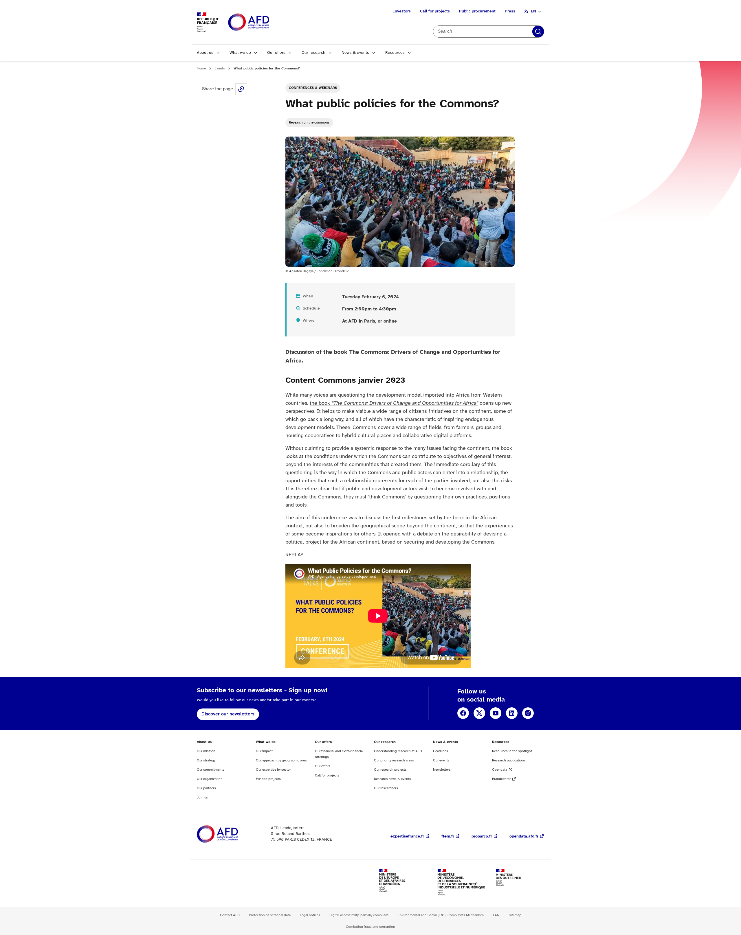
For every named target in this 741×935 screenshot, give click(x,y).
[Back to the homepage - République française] (261, 22)
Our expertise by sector (273, 770)
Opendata (499, 770)
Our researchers (386, 788)
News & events (355, 53)
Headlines (440, 751)
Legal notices (310, 915)
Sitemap (515, 915)
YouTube (495, 713)
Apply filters (538, 31)
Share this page (241, 89)
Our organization (210, 779)
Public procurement (477, 11)
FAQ (496, 915)
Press (510, 11)
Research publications (509, 760)
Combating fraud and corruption (370, 927)
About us (205, 53)
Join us (202, 797)
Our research (313, 53)
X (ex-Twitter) (479, 713)
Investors (402, 11)
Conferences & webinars (313, 88)
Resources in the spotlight (512, 751)
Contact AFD (230, 915)
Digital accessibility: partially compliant (358, 915)
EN (533, 11)
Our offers (276, 53)
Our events (441, 760)
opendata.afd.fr (523, 836)
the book (394, 403)
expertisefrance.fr (407, 836)
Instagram (528, 713)
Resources (395, 53)
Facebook (463, 713)
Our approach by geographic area (281, 760)
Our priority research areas (394, 760)
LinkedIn (512, 713)
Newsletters (442, 770)
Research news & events (392, 779)
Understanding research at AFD (398, 751)
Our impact (264, 751)
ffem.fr (447, 836)
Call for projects (435, 11)
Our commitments (210, 770)
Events (219, 68)
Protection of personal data (270, 915)
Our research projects (390, 770)
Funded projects (268, 779)
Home (201, 68)
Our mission (206, 751)
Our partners (206, 788)
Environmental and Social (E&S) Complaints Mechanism (441, 915)
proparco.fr (482, 836)
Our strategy (206, 760)
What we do (240, 53)
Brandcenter (501, 779)
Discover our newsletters (227, 714)
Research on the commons (309, 122)
